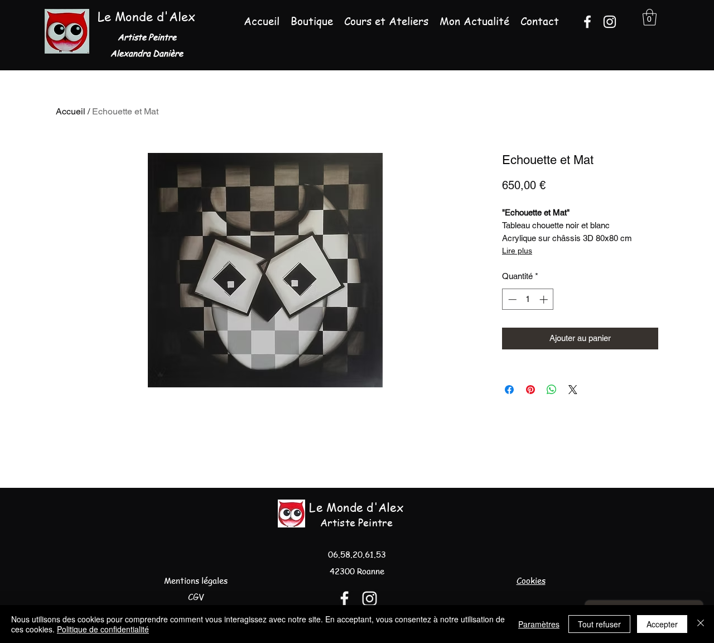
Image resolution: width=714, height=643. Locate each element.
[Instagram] (609, 21)
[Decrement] (511, 299)
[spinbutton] (528, 299)
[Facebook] (587, 21)
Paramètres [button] (538, 624)
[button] (650, 17)
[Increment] (544, 299)
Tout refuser (599, 624)
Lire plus (517, 250)
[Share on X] (573, 389)
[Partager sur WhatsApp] (551, 389)
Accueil (70, 111)
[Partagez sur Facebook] (509, 389)
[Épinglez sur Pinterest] (530, 389)
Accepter (662, 624)
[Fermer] (700, 624)
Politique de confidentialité (103, 629)
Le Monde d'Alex (146, 16)
